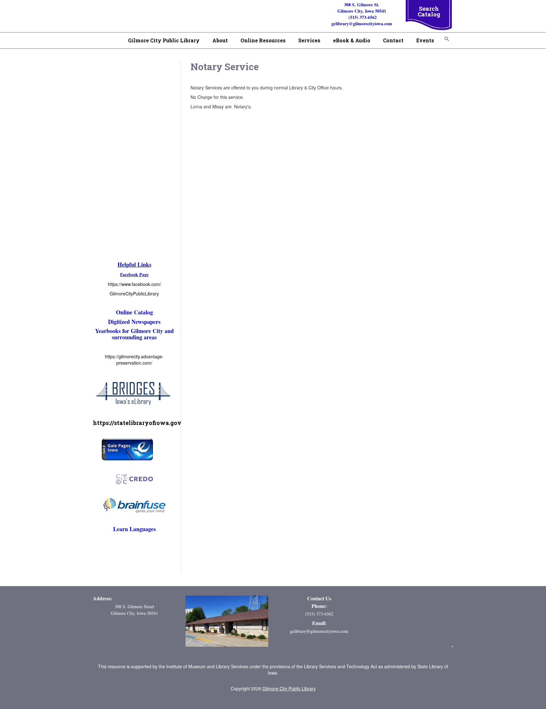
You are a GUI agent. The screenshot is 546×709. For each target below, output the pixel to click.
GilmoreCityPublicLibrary (134, 293)
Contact (393, 40)
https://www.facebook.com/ (134, 284)
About (220, 40)
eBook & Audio (351, 40)
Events (425, 40)
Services (309, 40)
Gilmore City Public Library (164, 40)
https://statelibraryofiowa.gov (137, 423)
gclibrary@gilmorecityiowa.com (319, 631)
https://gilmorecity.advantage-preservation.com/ (134, 359)
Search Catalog (429, 11)
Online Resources (263, 40)
